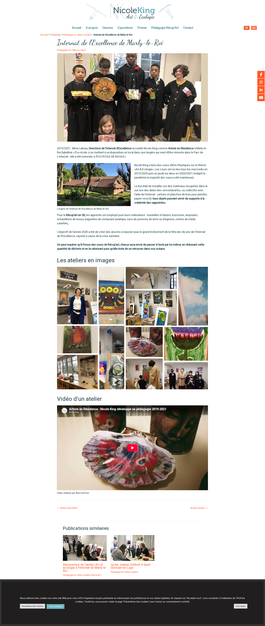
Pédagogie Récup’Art (165, 28)
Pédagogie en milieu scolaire (77, 34)
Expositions (125, 28)
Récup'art (96, 575)
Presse (142, 28)
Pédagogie (55, 34)
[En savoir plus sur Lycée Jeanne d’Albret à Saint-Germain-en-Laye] (132, 547)
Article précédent (67, 508)
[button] (77, 295)
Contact (188, 28)
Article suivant (199, 508)
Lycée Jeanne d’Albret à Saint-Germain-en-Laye (131, 566)
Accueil (76, 28)
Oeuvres (107, 28)
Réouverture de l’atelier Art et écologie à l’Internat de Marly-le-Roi (85, 568)
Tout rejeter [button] (241, 606)
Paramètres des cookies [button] (32, 606)
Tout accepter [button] (55, 606)
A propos (92, 28)
